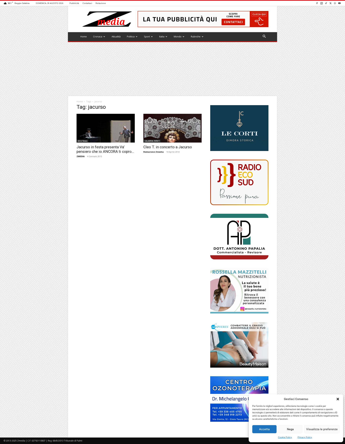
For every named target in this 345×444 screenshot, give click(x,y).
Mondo (177, 36)
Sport (147, 36)
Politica (131, 36)
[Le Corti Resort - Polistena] (239, 128)
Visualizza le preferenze (322, 429)
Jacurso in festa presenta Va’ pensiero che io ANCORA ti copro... (105, 149)
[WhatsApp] (335, 3)
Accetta (264, 429)
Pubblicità (74, 3)
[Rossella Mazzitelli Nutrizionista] (239, 290)
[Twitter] (330, 3)
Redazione (101, 3)
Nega (290, 429)
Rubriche (196, 36)
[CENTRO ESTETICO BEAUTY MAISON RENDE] (239, 345)
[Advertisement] (172, 69)
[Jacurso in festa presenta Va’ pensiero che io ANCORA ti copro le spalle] (106, 128)
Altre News (83, 141)
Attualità (116, 36)
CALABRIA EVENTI (152, 141)
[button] (338, 399)
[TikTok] (326, 3)
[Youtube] (339, 3)
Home (83, 36)
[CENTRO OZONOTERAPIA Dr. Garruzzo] (239, 399)
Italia (161, 36)
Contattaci (87, 3)
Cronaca (97, 36)
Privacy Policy (305, 437)
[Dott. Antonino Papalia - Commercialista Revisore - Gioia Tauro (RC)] (239, 236)
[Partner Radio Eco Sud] (239, 182)
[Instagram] (321, 3)
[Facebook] (317, 3)
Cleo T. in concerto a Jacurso (167, 147)
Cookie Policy (285, 437)
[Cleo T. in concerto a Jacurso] (172, 128)
